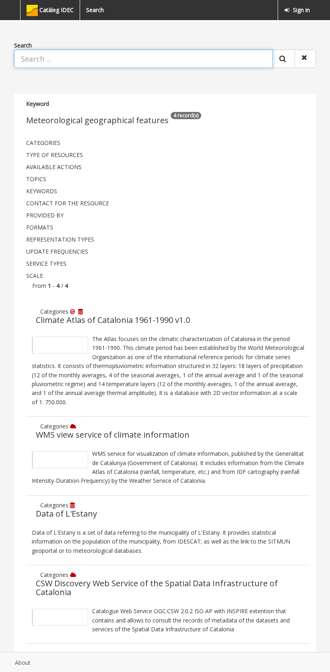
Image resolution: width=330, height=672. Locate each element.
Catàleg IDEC (56, 10)
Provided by (45, 215)
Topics (36, 179)
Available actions (54, 167)
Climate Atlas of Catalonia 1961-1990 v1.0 (113, 319)
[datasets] (81, 311)
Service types (46, 263)
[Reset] (305, 59)
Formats (39, 227)
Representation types (60, 239)
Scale (34, 275)
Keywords (41, 191)
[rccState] (74, 311)
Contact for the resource (67, 203)
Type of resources (54, 155)
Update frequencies (57, 251)
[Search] (283, 59)
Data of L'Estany (66, 513)
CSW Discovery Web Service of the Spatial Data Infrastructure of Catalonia (157, 588)
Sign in (300, 10)
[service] (74, 426)
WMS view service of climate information (113, 434)
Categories (43, 143)
